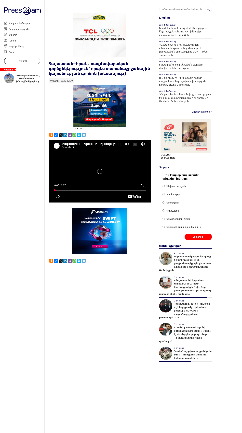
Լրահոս (22, 61)
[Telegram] (84, 135)
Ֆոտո (12, 52)
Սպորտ (13, 34)
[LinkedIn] (65, 135)
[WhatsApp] (74, 135)
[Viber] (70, 135)
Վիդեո (12, 40)
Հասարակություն (18, 29)
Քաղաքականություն (20, 23)
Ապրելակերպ (16, 46)
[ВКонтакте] (56, 135)
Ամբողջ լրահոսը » (202, 111)
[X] (61, 135)
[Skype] (79, 135)
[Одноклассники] (51, 135)
